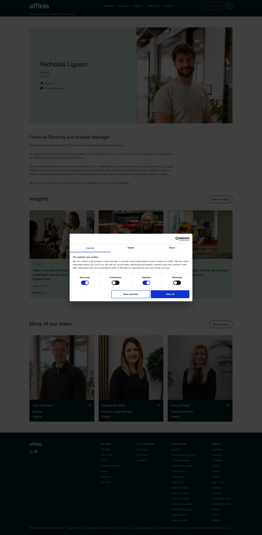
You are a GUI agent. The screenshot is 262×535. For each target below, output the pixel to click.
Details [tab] (131, 248)
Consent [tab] (90, 248)
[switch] (116, 283)
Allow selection (130, 294)
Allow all (170, 294)
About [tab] (172, 248)
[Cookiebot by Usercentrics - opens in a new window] (177, 239)
